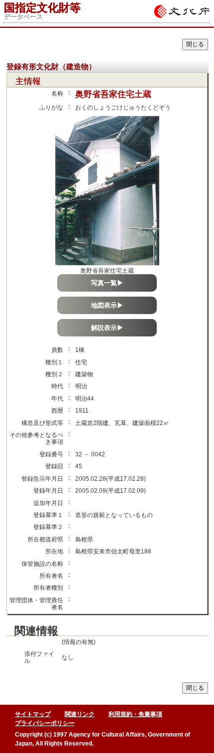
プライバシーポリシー (45, 723)
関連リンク (80, 714)
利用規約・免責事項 (135, 714)
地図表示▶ (107, 305)
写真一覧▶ (107, 283)
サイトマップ (33, 714)
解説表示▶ (107, 327)
